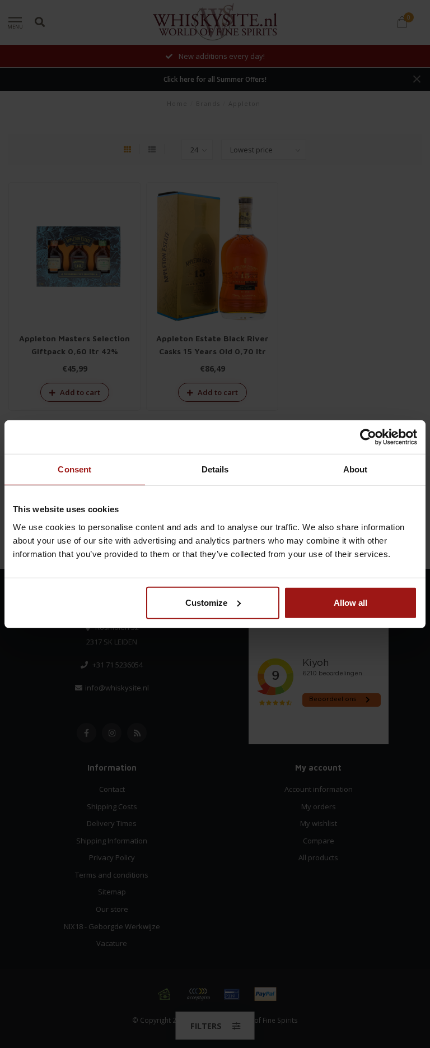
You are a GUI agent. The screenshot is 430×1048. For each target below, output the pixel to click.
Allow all (350, 602)
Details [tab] (215, 469)
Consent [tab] (74, 469)
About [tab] (355, 469)
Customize (206, 602)
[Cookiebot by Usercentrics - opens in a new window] (368, 437)
